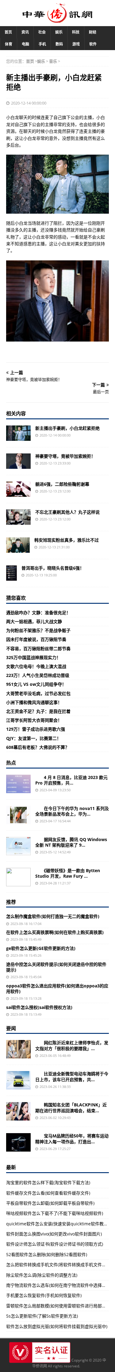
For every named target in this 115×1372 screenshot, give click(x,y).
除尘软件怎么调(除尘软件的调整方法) (41, 1275)
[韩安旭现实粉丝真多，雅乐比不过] (18, 545)
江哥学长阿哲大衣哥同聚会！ (34, 720)
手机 (42, 44)
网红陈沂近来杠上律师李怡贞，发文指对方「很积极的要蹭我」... (71, 1045)
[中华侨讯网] (57, 19)
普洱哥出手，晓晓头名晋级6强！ (52, 568)
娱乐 (59, 32)
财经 (92, 32)
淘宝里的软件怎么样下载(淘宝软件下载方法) (48, 1182)
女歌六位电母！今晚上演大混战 (36, 666)
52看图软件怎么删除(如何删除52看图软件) (46, 1254)
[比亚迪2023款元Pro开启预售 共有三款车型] (18, 784)
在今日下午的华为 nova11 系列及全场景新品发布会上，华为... (72, 811)
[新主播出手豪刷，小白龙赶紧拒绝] (18, 433)
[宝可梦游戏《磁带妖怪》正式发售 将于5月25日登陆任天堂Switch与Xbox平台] (18, 877)
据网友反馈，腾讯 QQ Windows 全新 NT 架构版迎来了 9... (71, 842)
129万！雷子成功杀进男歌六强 (35, 729)
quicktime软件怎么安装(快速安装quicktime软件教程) (57, 1224)
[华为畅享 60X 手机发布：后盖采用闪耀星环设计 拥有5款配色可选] (18, 815)
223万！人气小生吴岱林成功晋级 (37, 675)
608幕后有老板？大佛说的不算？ (37, 747)
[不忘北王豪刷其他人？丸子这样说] (18, 517)
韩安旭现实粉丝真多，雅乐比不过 (66, 540)
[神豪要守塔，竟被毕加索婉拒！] (18, 461)
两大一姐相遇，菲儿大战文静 (34, 621)
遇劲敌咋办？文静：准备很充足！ (38, 612)
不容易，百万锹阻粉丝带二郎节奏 (38, 648)
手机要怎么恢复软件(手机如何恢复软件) (44, 1295)
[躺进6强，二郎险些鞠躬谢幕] (18, 489)
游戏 (76, 44)
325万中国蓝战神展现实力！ (33, 657)
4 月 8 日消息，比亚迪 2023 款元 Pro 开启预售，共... (71, 780)
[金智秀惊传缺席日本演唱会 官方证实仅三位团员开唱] (18, 1111)
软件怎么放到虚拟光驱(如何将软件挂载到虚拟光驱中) (56, 1326)
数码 (59, 44)
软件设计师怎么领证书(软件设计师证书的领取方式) (54, 1244)
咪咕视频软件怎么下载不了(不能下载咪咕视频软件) (54, 1213)
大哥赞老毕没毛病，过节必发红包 (38, 693)
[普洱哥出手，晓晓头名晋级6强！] (11, 573)
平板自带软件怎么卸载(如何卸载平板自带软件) (50, 1203)
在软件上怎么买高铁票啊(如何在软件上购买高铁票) (55, 932)
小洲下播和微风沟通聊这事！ (34, 702)
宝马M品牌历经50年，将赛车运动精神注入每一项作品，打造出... (72, 1138)
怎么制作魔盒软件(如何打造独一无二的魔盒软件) (52, 916)
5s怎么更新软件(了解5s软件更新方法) (42, 1316)
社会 (42, 32)
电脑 (25, 44)
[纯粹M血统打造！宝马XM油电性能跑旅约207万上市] (18, 1142)
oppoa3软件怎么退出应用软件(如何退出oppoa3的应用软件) (57, 988)
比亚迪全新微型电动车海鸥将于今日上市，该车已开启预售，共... (71, 1076)
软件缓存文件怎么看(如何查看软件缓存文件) (48, 1193)
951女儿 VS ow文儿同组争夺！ (36, 684)
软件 (93, 44)
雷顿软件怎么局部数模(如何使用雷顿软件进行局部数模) (59, 1306)
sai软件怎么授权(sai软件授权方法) (39, 1007)
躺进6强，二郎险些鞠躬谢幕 (62, 484)
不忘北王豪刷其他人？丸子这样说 (67, 512)
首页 (8, 32)
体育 (8, 44)
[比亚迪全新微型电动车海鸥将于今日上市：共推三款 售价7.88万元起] (18, 1080)
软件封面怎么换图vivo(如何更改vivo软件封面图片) (54, 1234)
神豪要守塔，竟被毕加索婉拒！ (65, 456)
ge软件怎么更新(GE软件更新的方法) (40, 948)
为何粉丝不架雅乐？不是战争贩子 (38, 630)
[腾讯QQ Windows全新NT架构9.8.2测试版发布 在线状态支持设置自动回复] (18, 846)
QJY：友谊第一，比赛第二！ (33, 738)
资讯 (25, 32)
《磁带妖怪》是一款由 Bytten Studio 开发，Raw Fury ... (67, 873)
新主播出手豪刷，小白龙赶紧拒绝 (67, 428)
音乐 (53, 61)
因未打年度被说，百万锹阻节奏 (36, 639)
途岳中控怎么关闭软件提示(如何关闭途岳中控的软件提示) (56, 967)
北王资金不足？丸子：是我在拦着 (38, 711)
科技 (75, 32)
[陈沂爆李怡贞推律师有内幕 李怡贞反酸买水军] (18, 1049)
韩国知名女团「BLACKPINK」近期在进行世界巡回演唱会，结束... (71, 1107)
